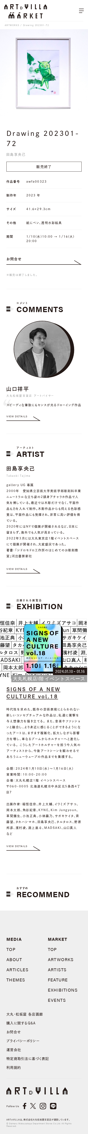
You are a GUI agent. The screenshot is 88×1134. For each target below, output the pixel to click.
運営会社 (13, 1049)
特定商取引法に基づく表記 (27, 1058)
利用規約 (13, 1067)
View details (17, 416)
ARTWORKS (12, 25)
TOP (11, 949)
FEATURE (58, 980)
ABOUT (14, 959)
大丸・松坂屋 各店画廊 (24, 1014)
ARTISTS (57, 969)
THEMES (15, 980)
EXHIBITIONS (63, 990)
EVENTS (57, 1000)
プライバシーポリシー (23, 1041)
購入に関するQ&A (21, 1023)
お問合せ (14, 259)
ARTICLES (17, 969)
